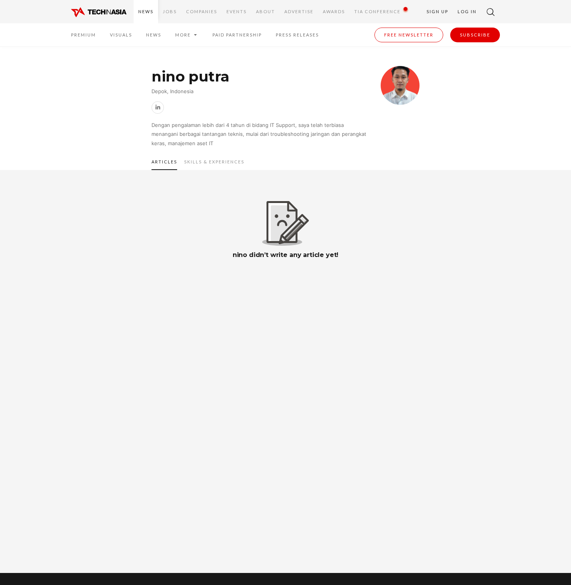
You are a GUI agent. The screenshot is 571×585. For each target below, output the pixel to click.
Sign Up (437, 11)
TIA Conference (377, 11)
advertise (298, 11)
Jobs (170, 11)
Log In (467, 11)
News (145, 11)
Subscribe (475, 34)
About (265, 11)
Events (236, 11)
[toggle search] (490, 11)
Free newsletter (408, 34)
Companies (201, 11)
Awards (334, 11)
